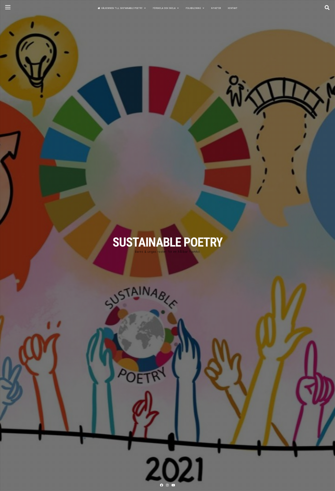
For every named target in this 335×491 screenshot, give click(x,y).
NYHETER (216, 8)
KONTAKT (232, 8)
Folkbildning (193, 8)
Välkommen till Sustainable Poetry (122, 8)
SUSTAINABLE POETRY (167, 242)
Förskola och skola (164, 8)
